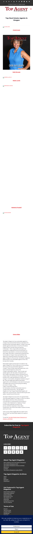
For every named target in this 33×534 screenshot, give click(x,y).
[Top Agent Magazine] (16, 9)
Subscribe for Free (9, 501)
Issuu (5, 476)
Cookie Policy (7, 512)
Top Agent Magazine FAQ (11, 464)
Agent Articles (8, 494)
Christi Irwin (16, 30)
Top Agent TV (7, 497)
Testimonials (22, 4)
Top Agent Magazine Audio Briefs (13, 470)
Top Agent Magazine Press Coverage (14, 465)
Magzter (6, 479)
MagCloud (6, 481)
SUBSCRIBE (7, 444)
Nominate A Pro (8, 496)
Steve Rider (16, 334)
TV (17, 4)
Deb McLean (16, 72)
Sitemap (6, 515)
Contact (10, 4)
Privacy (6, 508)
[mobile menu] (30, 9)
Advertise (6, 499)
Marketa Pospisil (16, 207)
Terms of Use (7, 510)
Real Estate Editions (9, 491)
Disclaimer (6, 513)
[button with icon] (5, 448)
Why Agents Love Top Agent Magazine (15, 462)
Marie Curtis (16, 80)
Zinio (5, 478)
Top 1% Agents (8, 502)
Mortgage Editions (9, 493)
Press (14, 4)
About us (6, 467)
